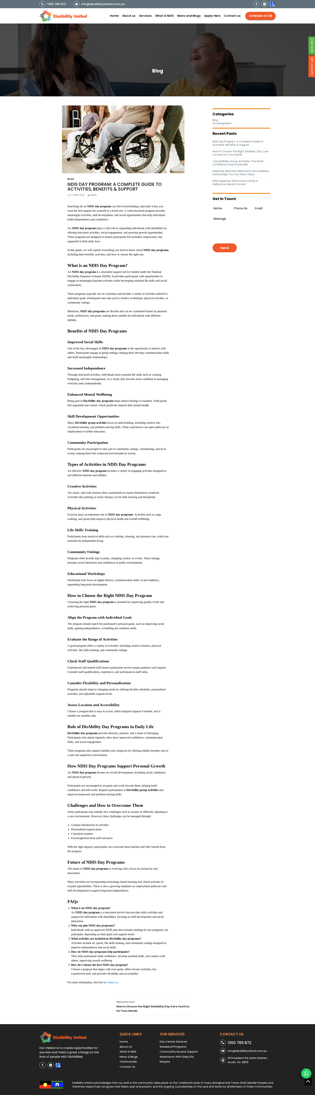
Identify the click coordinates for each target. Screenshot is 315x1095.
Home (114, 16)
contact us (112, 982)
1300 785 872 (56, 4)
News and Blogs (189, 16)
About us (128, 16)
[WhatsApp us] (306, 1073)
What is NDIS (164, 16)
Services (145, 16)
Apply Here (212, 16)
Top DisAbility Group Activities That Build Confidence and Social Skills (238, 162)
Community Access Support (179, 1051)
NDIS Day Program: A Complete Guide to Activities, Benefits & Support (238, 143)
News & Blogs (129, 1057)
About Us (126, 1047)
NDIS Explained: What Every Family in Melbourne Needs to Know (235, 182)
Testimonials (128, 1061)
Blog (70, 179)
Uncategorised (222, 123)
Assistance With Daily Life (177, 1057)
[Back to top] (308, 1082)
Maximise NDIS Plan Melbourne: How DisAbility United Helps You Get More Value (241, 172)
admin (93, 195)
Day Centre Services (173, 1041)
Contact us (232, 16)
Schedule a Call (260, 16)
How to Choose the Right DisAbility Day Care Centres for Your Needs (152, 1006)
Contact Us (127, 1067)
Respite (165, 1061)
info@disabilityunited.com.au (103, 4)
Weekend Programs (173, 1047)
